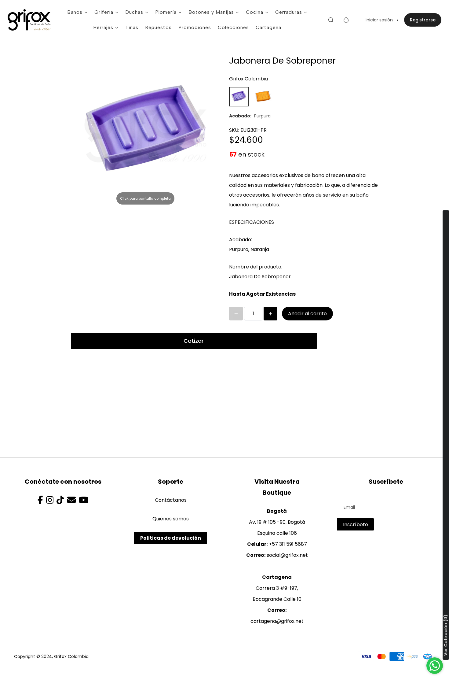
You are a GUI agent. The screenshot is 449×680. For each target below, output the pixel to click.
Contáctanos (171, 500)
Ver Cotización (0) (446, 635)
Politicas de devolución (170, 537)
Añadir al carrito (307, 313)
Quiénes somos (170, 518)
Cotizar (194, 341)
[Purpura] (239, 96)
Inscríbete (355, 524)
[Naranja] (263, 96)
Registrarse (423, 20)
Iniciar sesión (379, 20)
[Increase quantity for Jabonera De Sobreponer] (270, 313)
